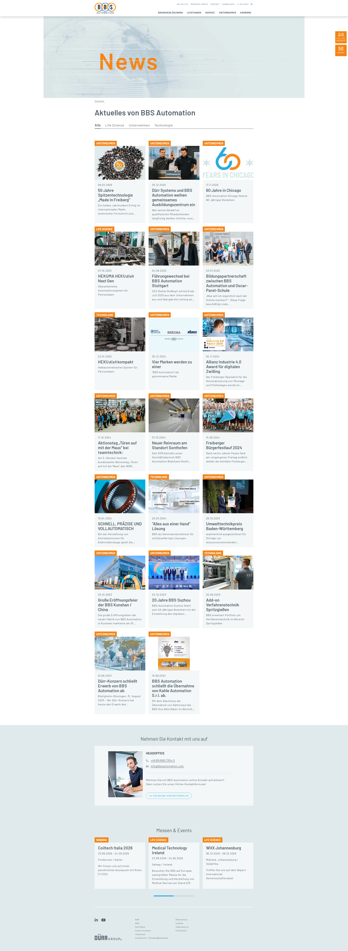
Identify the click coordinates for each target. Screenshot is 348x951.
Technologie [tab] (163, 125)
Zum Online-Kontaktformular (171, 795)
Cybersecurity (182, 927)
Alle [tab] (98, 125)
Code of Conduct (143, 930)
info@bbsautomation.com (167, 766)
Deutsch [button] (243, 4)
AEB (137, 923)
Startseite (99, 101)
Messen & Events (199, 4)
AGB (137, 919)
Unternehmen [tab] (139, 125)
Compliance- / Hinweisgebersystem (151, 938)
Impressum (140, 934)
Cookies (179, 923)
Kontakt (215, 4)
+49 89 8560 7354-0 (163, 760)
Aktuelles (182, 4)
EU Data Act (181, 930)
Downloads (228, 4)
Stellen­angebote (341, 39)
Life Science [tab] (114, 125)
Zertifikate (140, 927)
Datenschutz (181, 919)
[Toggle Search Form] (251, 4)
